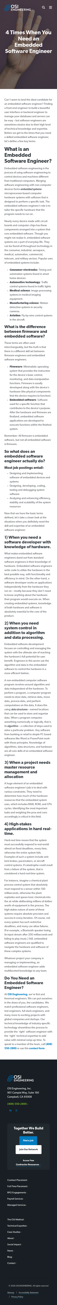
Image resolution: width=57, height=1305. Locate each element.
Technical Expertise (17, 1226)
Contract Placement (17, 1180)
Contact (11, 1263)
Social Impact (14, 1244)
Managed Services (16, 1205)
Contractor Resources (27, 1165)
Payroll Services (15, 1199)
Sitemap (10, 1293)
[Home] (17, 8)
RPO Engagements (16, 1193)
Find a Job (28, 1140)
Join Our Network (28, 1149)
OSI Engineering (17, 994)
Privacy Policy (17, 1297)
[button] (49, 7)
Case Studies (13, 1232)
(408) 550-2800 (17, 1104)
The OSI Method (15, 1220)
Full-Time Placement (17, 1186)
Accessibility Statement (28, 1293)
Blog (9, 1257)
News (10, 1251)
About (10, 1238)
